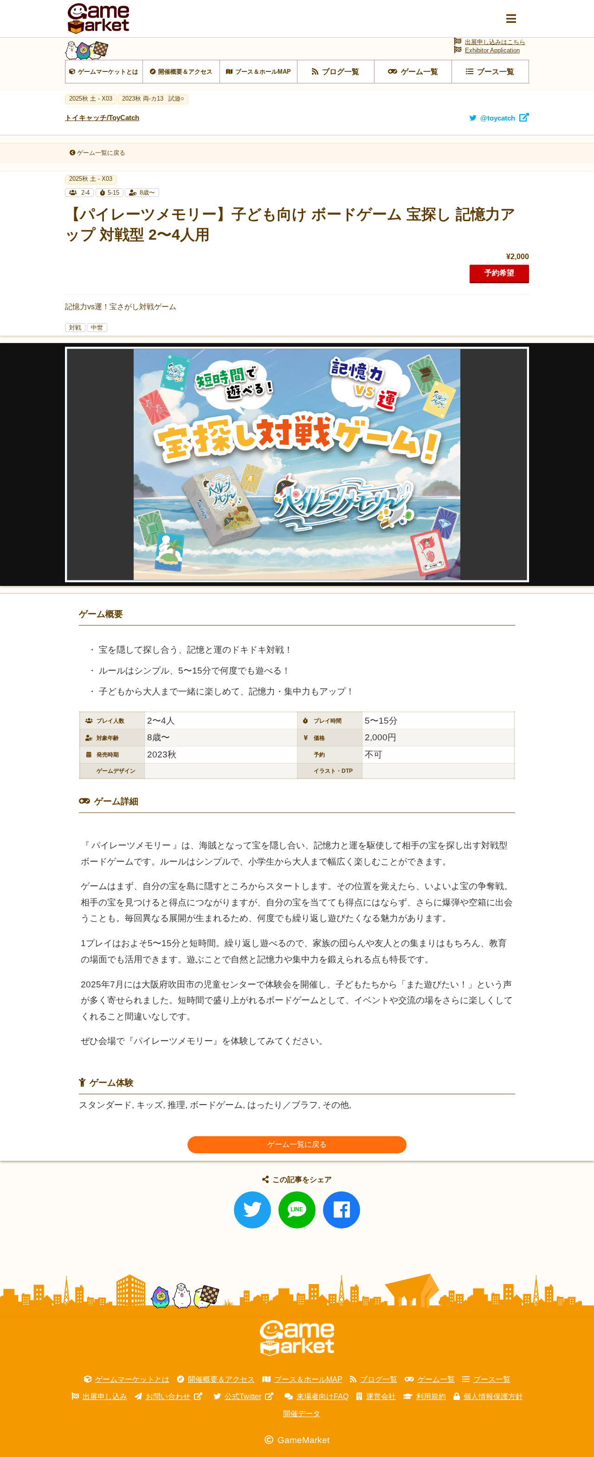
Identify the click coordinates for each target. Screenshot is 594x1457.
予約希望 (499, 273)
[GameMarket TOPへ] (297, 1338)
